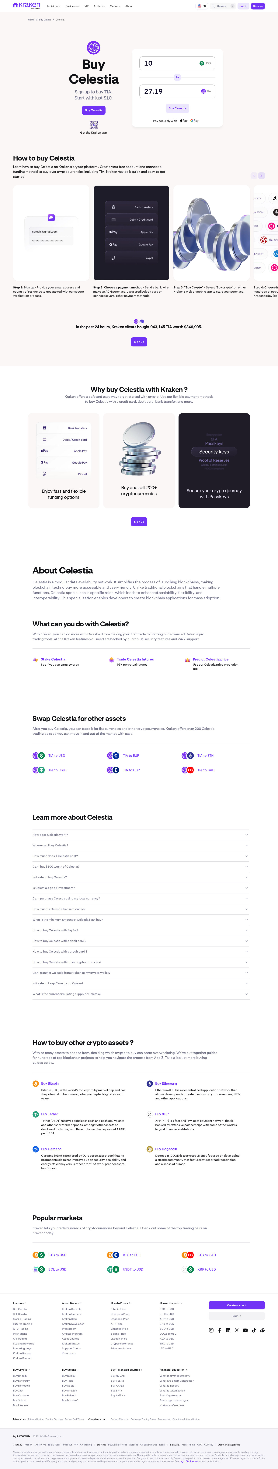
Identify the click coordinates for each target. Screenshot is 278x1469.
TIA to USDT (57, 770)
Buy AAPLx (117, 1385)
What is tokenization (172, 1390)
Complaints (69, 1353)
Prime (192, 1444)
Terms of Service (119, 1419)
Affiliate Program (72, 1333)
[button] (54, 6)
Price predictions (121, 1348)
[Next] (261, 175)
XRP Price (117, 1324)
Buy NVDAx (118, 1375)
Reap (162, 1444)
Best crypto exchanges (174, 1400)
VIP (76, 1444)
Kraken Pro (40, 1444)
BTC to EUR (132, 1255)
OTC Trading (20, 1328)
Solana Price (118, 1333)
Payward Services (117, 1444)
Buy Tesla (67, 1380)
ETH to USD (167, 1314)
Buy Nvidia (68, 1375)
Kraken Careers (71, 1314)
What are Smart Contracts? (177, 1380)
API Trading (20, 1338)
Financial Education (173, 1369)
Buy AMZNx (118, 1395)
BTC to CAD (206, 1255)
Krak (184, 1444)
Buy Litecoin (20, 1405)
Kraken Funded (22, 1358)
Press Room (69, 1328)
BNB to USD (167, 1324)
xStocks (133, 1444)
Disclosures (164, 1419)
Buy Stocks (70, 1369)
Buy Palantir (69, 1395)
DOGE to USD (168, 1333)
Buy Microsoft (70, 1400)
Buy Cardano (51, 1149)
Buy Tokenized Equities (126, 1369)
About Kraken (72, 1303)
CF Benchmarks (148, 1444)
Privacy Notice (35, 1419)
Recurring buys (22, 1348)
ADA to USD (167, 1338)
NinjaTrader (54, 1444)
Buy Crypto (20, 1309)
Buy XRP (162, 1114)
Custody (208, 1444)
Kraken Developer (73, 1324)
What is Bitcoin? (169, 1385)
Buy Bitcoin (50, 1083)
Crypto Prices (120, 1303)
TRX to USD (167, 1343)
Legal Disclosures (188, 1461)
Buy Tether (49, 1114)
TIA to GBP (131, 770)
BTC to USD (57, 1255)
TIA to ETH (205, 755)
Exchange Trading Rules (143, 1419)
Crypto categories (122, 1343)
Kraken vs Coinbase (172, 1405)
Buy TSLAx (117, 1380)
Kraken (28, 1444)
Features (19, 1303)
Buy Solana (19, 1400)
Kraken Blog (69, 1319)
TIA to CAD (206, 770)
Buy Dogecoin (166, 1149)
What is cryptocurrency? (175, 1375)
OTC (199, 1444)
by (21, 1436)
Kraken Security (72, 1309)
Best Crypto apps (171, 1395)
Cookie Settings (54, 1419)
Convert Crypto (171, 1303)
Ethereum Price (120, 1314)
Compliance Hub (97, 1419)
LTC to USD (166, 1348)
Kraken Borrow (22, 1353)
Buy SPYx (116, 1390)
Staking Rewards (23, 1343)
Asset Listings (70, 1338)
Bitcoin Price (118, 1309)
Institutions (20, 1333)
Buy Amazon (69, 1390)
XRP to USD (206, 1269)
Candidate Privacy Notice (186, 1419)
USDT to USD (133, 1269)
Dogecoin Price (120, 1319)
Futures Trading (22, 1324)
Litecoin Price (119, 1338)
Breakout (67, 1444)
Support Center (71, 1348)
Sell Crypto (20, 1314)
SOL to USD (57, 1269)
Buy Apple (68, 1385)
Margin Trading (22, 1319)
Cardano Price (119, 1328)
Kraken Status (71, 1343)
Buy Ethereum (166, 1083)
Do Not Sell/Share (74, 1419)
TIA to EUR (131, 755)
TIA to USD (56, 755)
